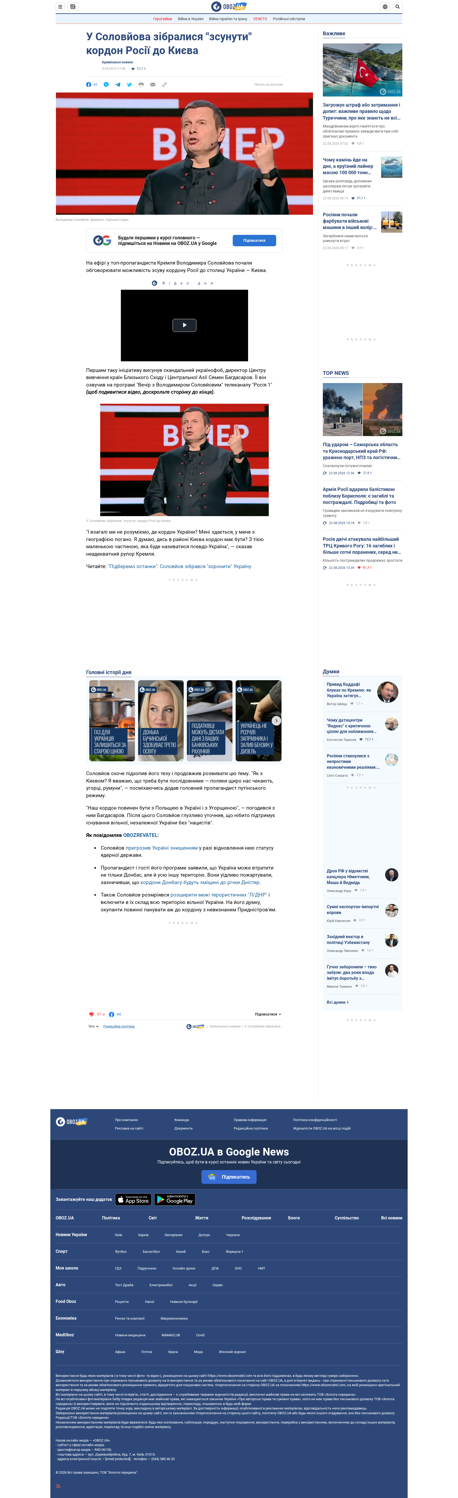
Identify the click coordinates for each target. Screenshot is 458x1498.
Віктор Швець (337, 704)
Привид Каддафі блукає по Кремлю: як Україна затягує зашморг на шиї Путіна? (349, 690)
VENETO (260, 19)
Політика (111, 1217)
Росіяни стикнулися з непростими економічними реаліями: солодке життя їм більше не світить (352, 761)
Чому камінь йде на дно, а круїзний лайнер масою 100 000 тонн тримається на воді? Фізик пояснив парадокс (348, 166)
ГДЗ (118, 1268)
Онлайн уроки (184, 1268)
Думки (331, 671)
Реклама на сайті (129, 1128)
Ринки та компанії (129, 1318)
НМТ (261, 1268)
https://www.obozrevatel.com (230, 1376)
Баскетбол (151, 1252)
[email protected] (117, 1459)
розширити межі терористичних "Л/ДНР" (218, 895)
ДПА (215, 1268)
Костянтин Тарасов (341, 740)
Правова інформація (250, 1120)
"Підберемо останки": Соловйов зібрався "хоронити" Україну (179, 566)
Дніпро (204, 1235)
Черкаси (233, 1235)
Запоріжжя (173, 1235)
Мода (198, 1352)
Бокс (206, 1252)
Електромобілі (161, 1285)
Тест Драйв (124, 1285)
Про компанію (126, 1120)
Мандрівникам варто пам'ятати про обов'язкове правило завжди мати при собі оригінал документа (360, 131)
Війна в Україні (190, 19)
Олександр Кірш (339, 891)
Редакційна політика (119, 1026)
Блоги (294, 1217)
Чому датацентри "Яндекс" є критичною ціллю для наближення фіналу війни (350, 726)
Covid (200, 1335)
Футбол (121, 1252)
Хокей (181, 1252)
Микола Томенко (339, 987)
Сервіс (218, 1285)
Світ (153, 1217)
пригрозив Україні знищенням (162, 848)
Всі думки (336, 1002)
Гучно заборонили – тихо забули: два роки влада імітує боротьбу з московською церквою (352, 972)
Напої (149, 1302)
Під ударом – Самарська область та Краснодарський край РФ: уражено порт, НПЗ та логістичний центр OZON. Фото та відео (361, 451)
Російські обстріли (289, 19)
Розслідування (256, 1217)
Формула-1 (234, 1252)
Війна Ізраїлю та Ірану (228, 19)
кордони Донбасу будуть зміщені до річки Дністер (199, 882)
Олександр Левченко (342, 951)
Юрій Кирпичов (338, 921)
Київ (118, 1235)
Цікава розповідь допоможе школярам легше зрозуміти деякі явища (347, 186)
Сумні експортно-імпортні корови (353, 909)
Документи (183, 1128)
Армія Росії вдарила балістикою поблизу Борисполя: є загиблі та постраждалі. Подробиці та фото (359, 495)
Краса (173, 1352)
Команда (181, 1120)
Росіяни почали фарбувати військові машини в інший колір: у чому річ (350, 221)
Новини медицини (130, 1335)
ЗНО (238, 1268)
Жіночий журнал (232, 1352)
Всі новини (391, 1217)
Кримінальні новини (117, 62)
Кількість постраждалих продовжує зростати (362, 560)
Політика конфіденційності (315, 1120)
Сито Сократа (337, 775)
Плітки (146, 1352)
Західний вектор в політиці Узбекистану (348, 939)
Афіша (120, 1352)
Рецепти (122, 1302)
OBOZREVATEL (140, 835)
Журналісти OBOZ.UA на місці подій (322, 1128)
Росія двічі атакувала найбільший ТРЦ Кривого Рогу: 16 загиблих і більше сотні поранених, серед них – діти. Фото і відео (361, 545)
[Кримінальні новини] (195, 1028)
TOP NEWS (336, 373)
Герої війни (162, 19)
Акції (192, 1285)
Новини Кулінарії (183, 1302)
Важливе (334, 33)
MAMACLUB (171, 1335)
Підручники (147, 1268)
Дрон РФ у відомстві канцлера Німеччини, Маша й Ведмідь (348, 876)
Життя (201, 1217)
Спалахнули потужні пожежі (347, 466)
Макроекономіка (174, 1318)
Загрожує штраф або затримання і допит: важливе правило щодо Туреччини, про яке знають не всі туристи (361, 111)
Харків (143, 1235)
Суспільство (347, 1217)
